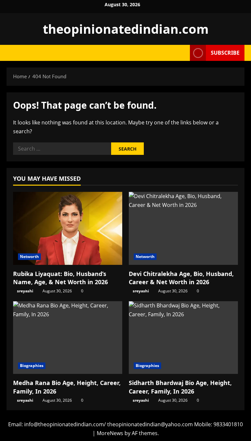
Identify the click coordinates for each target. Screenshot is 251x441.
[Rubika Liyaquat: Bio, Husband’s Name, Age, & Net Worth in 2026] (67, 228)
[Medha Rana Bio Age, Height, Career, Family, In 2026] (67, 337)
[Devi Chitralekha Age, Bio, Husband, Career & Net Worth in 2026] (183, 228)
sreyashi (25, 291)
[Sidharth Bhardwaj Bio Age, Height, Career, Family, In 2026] (183, 337)
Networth (29, 256)
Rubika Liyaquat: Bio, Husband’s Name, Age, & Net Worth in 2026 (60, 278)
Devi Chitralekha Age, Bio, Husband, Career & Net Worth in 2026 (181, 278)
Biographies (31, 365)
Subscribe (225, 52)
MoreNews (110, 433)
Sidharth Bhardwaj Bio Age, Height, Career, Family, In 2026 (180, 387)
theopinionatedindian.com (126, 28)
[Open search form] (183, 52)
